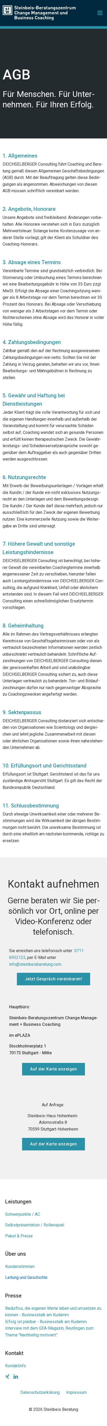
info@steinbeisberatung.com (35, 964)
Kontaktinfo (15, 1365)
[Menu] (100, 13)
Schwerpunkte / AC (22, 1214)
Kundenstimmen (20, 1266)
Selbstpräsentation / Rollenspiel (34, 1225)
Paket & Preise (19, 1235)
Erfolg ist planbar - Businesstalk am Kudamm (46, 1321)
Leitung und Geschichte (26, 1277)
